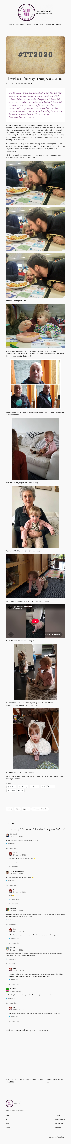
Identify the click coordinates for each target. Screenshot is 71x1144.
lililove (17, 809)
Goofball (13, 989)
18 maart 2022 (15, 991)
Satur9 (23, 83)
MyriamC (13, 834)
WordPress (61, 1137)
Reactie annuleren (43, 1030)
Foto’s (30, 83)
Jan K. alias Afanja (17, 871)
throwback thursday (40, 809)
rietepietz (13, 908)
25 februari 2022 (19, 970)
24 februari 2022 (16, 836)
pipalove (26, 809)
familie (9, 809)
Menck (12, 948)
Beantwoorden (11, 848)
